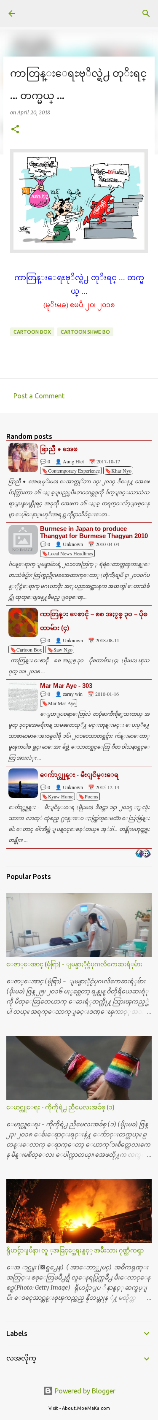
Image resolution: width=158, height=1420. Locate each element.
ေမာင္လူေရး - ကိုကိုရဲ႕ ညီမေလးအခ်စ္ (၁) (60, 1107)
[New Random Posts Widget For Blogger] (143, 854)
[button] (15, 129)
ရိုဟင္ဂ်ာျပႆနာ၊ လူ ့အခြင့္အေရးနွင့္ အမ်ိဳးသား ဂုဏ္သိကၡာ (75, 1250)
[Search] (146, 13)
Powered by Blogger (84, 1391)
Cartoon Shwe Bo (85, 332)
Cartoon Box (32, 332)
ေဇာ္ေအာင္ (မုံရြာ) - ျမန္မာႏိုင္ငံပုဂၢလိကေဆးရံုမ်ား (74, 964)
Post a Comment (38, 396)
